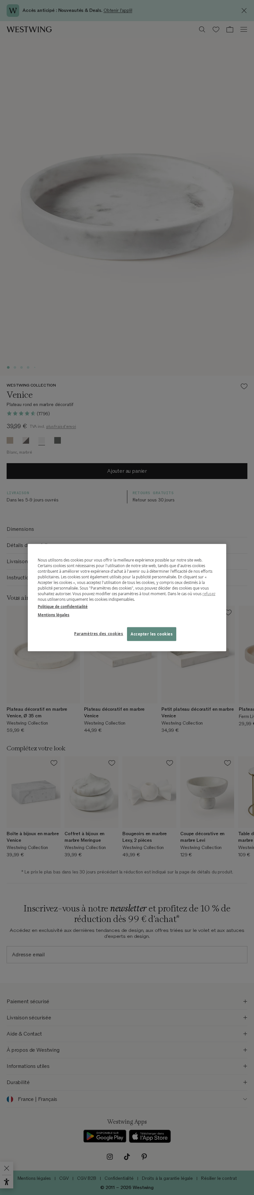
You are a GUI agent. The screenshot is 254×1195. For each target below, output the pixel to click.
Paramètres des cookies (98, 633)
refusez (208, 593)
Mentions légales (53, 614)
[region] (127, 597)
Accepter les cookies (152, 633)
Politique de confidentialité (63, 606)
